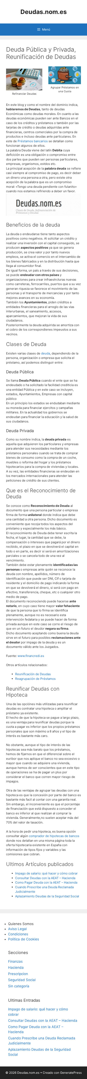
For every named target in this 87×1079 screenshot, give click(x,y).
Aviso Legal (17, 929)
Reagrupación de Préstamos (35, 679)
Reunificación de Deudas (33, 674)
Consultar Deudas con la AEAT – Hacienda (45, 878)
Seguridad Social (22, 980)
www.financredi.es (30, 656)
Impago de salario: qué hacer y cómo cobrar (46, 873)
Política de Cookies (23, 939)
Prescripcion (18, 974)
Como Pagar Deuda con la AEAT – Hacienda (46, 882)
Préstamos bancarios (33, 141)
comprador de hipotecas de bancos (54, 836)
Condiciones (18, 934)
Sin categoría (18, 986)
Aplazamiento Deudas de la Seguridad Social (47, 896)
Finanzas (15, 961)
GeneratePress (71, 1073)
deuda (45, 353)
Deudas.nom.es (43, 11)
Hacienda (16, 967)
